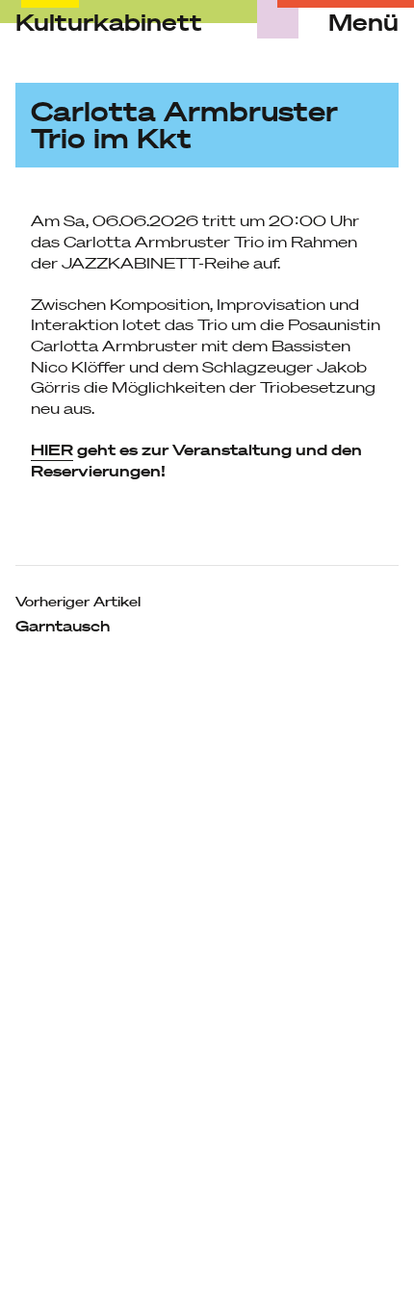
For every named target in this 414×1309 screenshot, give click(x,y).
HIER (52, 449)
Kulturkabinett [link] (108, 22)
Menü (363, 23)
